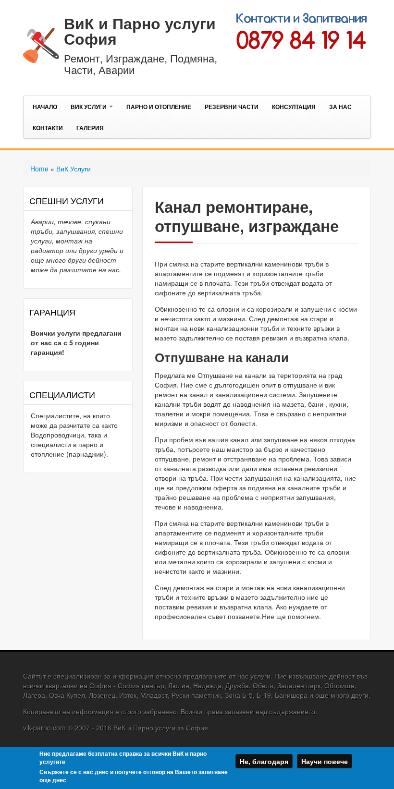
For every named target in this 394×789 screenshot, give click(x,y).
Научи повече (324, 761)
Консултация (294, 106)
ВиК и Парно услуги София (140, 30)
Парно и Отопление (158, 106)
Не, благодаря (264, 761)
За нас (340, 106)
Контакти (48, 127)
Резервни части (232, 106)
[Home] (41, 44)
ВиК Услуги (89, 106)
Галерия (90, 127)
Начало (45, 106)
